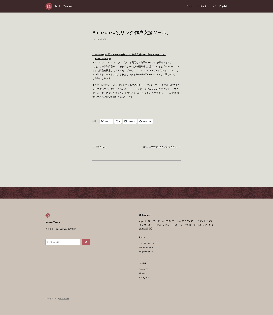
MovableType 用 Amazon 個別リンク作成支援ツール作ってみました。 (129, 54)
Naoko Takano (64, 6)
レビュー (170, 224)
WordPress (162, 221)
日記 (207, 224)
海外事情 (145, 228)
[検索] (86, 242)
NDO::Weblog (102, 58)
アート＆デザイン (183, 221)
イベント (204, 221)
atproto (145, 221)
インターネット (150, 224)
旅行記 (195, 224)
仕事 (183, 224)
